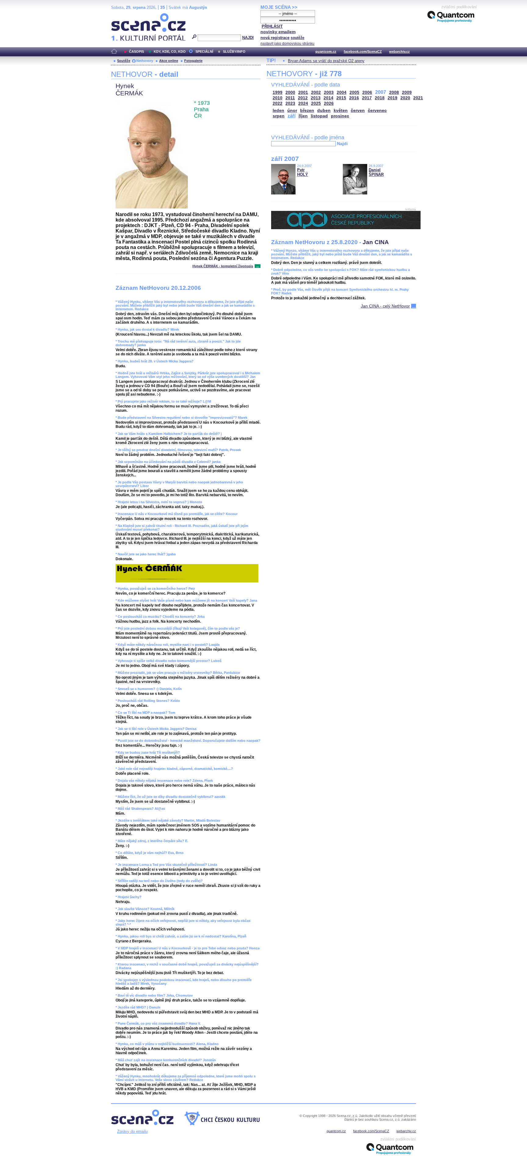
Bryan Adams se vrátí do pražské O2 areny (326, 61)
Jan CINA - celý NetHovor (385, 306)
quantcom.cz (325, 51)
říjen (303, 116)
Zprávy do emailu (132, 1131)
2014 (328, 98)
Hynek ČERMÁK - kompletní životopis (222, 266)
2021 (418, 98)
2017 (367, 98)
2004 (341, 92)
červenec (377, 110)
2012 (303, 98)
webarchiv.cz (399, 51)
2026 (329, 103)
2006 (367, 92)
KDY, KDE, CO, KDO (170, 51)
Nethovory (144, 60)
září (292, 115)
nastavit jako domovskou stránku (287, 43)
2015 (341, 98)
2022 (277, 103)
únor (292, 110)
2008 (394, 92)
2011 (290, 98)
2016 (354, 98)
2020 (405, 98)
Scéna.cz (121, 15)
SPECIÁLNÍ (204, 51)
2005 (354, 92)
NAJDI (248, 37)
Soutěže (123, 60)
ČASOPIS (136, 51)
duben (324, 110)
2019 (392, 98)
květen (341, 110)
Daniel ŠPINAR (376, 172)
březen (307, 110)
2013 (316, 98)
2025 (316, 103)
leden (278, 110)
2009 (407, 92)
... (257, 266)
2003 (329, 92)
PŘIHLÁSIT (272, 26)
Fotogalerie (193, 60)
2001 (303, 92)
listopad (319, 116)
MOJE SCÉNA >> (278, 7)
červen (358, 110)
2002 (316, 92)
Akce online (168, 60)
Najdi (342, 143)
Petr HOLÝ (302, 172)
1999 (277, 92)
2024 (303, 103)
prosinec (340, 116)
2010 (277, 98)
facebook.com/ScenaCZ (363, 51)
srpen (279, 116)
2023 (290, 103)
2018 (380, 98)
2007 (380, 92)
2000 (290, 92)
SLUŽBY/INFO (234, 51)
